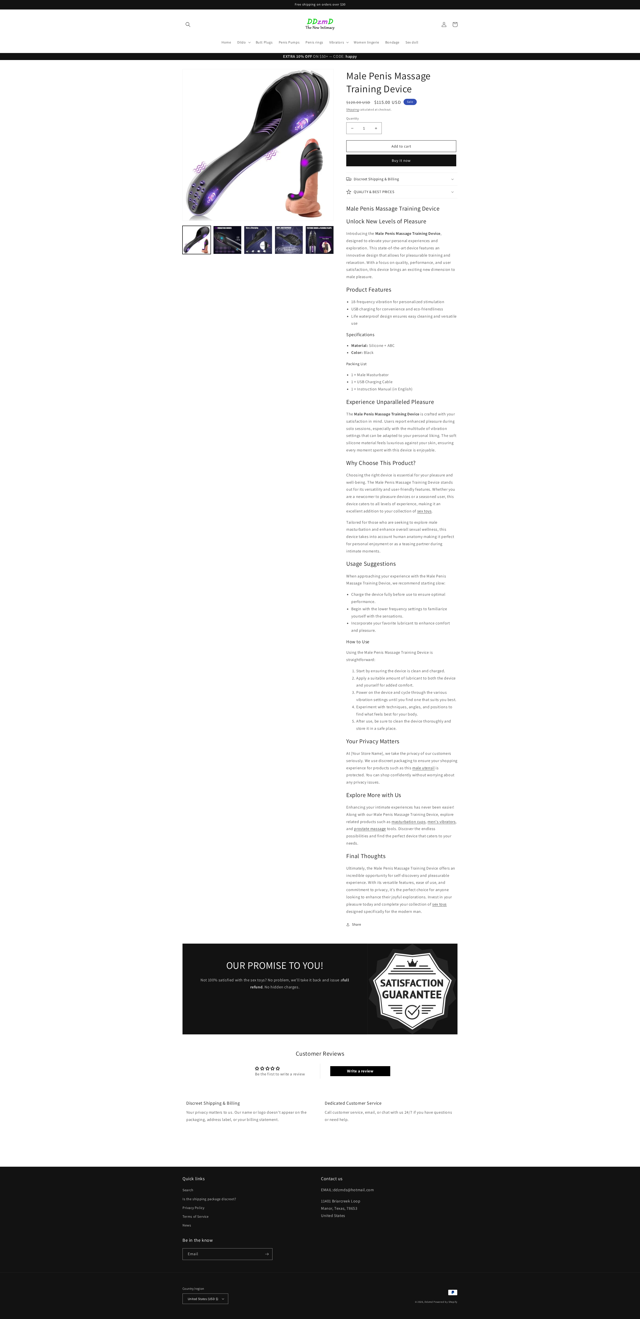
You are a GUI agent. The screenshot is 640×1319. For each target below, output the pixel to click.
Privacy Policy (193, 1207)
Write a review (360, 1071)
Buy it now (401, 160)
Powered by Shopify (446, 1301)
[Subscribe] (266, 1254)
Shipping (352, 109)
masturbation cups (409, 821)
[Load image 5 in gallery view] (320, 240)
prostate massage (370, 828)
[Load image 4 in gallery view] (289, 240)
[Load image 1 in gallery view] (196, 240)
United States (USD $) (203, 1299)
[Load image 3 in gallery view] (258, 240)
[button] (188, 24)
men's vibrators (442, 821)
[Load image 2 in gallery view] (227, 240)
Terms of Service (195, 1216)
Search (188, 1190)
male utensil (423, 768)
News (186, 1225)
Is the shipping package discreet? (209, 1199)
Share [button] (356, 924)
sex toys (424, 511)
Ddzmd (428, 1301)
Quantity (352, 118)
